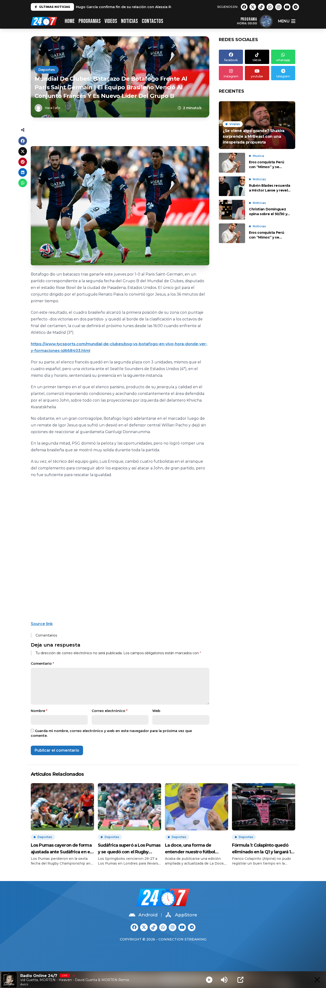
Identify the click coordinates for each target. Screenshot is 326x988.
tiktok (257, 60)
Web (156, 711)
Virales (234, 124)
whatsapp (283, 60)
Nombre (39, 711)
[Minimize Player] (317, 980)
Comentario (42, 663)
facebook (231, 60)
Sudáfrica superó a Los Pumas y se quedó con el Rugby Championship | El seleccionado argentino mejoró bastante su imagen (129, 849)
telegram (283, 76)
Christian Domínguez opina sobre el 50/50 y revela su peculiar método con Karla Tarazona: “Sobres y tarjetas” (268, 211)
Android (148, 915)
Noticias (129, 21)
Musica (258, 156)
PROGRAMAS (90, 21)
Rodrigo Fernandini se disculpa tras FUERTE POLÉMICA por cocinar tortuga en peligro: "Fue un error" (165, 7)
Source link (42, 623)
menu (283, 21)
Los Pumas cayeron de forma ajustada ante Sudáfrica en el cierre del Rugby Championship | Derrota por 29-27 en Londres (61, 849)
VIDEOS (111, 21)
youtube (257, 76)
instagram (231, 76)
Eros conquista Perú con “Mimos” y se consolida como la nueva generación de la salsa (269, 164)
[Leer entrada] (257, 125)
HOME (70, 21)
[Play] (209, 980)
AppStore (186, 915)
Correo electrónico (109, 711)
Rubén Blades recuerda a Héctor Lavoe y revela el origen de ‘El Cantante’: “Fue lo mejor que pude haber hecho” (269, 188)
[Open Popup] (240, 980)
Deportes (46, 70)
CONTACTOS (152, 21)
